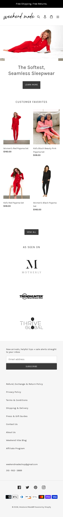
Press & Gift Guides (17, 416)
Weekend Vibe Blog (16, 440)
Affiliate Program (15, 448)
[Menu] (58, 16)
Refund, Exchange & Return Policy (24, 384)
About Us (11, 432)
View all (31, 232)
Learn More (31, 85)
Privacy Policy (13, 392)
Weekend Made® (26, 507)
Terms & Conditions (17, 400)
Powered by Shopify (42, 507)
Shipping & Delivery (17, 408)
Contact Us (12, 424)
